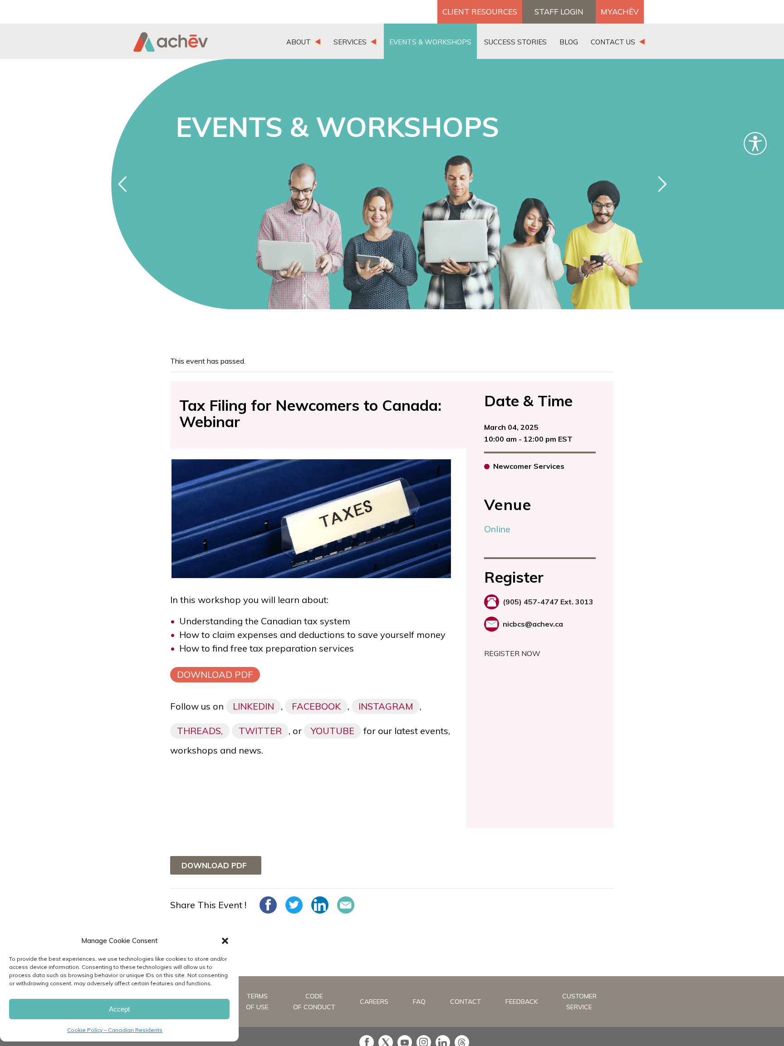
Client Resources (479, 11)
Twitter (260, 730)
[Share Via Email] (345, 905)
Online (497, 529)
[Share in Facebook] (268, 905)
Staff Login (558, 11)
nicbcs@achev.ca (533, 623)
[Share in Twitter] (294, 905)
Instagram (385, 706)
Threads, (200, 730)
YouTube (332, 730)
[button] (225, 940)
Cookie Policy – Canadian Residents (114, 1030)
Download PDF (215, 674)
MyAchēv (620, 11)
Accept (119, 1009)
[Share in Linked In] (319, 905)
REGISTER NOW (512, 653)
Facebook (316, 706)
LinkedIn (253, 706)
